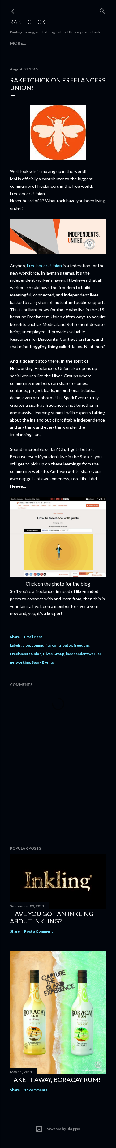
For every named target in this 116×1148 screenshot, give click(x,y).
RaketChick (27, 22)
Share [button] (15, 636)
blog (26, 645)
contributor (62, 645)
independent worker (83, 653)
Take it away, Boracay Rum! (55, 1079)
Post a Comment (38, 931)
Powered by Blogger (62, 1128)
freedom (81, 645)
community (41, 645)
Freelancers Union (44, 265)
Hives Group (53, 653)
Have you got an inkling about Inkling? (51, 917)
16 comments (35, 1089)
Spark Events (43, 662)
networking (20, 662)
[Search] (102, 10)
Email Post (33, 636)
